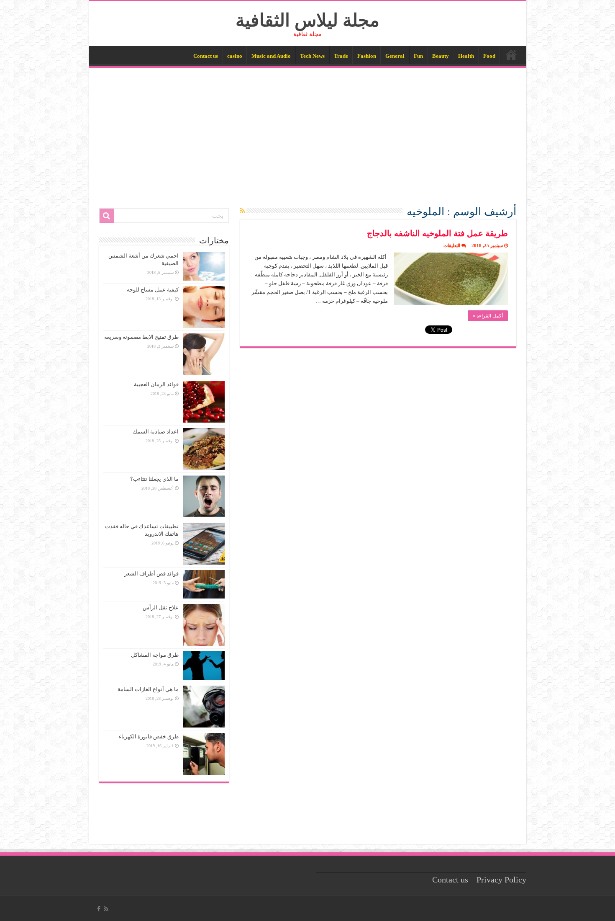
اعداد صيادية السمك (156, 431)
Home (511, 55)
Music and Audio (271, 56)
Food (489, 56)
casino (234, 56)
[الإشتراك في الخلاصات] (242, 211)
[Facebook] (98, 909)
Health (466, 56)
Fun (418, 56)
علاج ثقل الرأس (161, 607)
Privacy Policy (501, 879)
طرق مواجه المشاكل (155, 655)
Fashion (366, 56)
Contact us (205, 56)
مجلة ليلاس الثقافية (307, 20)
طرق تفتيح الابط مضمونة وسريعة (141, 337)
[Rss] (106, 909)
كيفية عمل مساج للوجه (153, 289)
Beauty (440, 56)
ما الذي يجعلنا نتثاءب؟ (154, 479)
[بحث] (107, 216)
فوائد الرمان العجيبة (156, 384)
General (395, 56)
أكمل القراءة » (488, 316)
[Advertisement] (307, 130)
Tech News (312, 56)
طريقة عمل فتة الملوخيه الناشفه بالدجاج (437, 233)
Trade (341, 56)
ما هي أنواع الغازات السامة (148, 689)
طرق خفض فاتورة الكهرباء (149, 736)
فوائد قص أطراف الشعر (151, 573)
